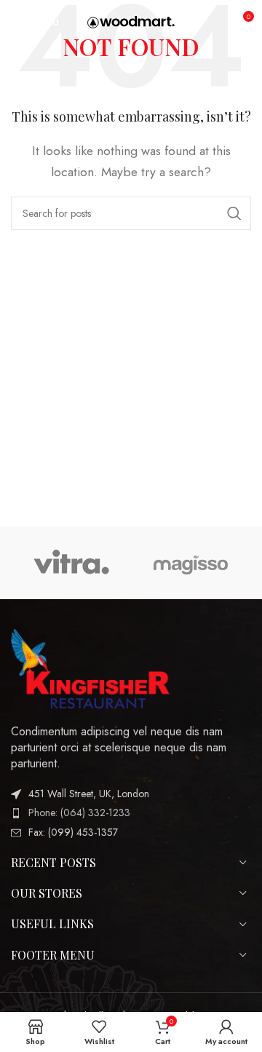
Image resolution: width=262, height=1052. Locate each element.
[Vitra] (71, 562)
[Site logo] (131, 20)
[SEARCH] (234, 213)
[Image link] (91, 667)
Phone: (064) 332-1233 (79, 812)
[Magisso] (191, 562)
